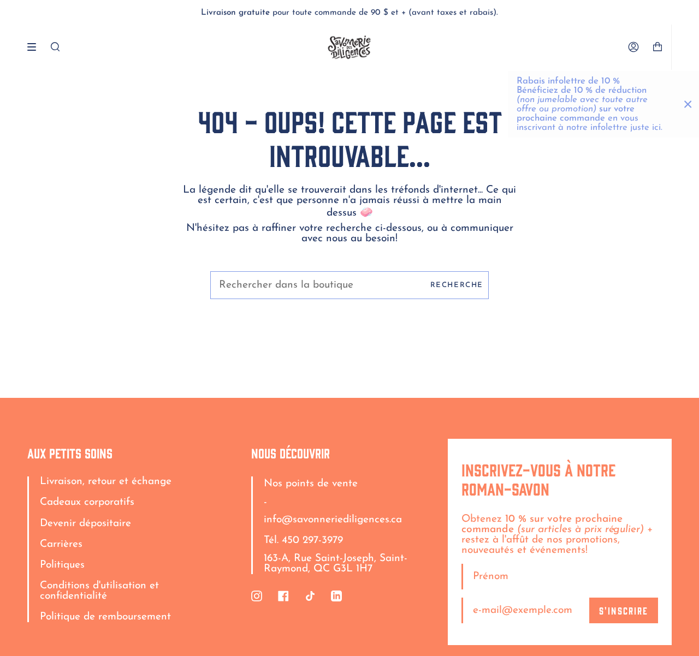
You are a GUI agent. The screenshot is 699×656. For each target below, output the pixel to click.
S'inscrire (623, 610)
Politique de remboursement (105, 617)
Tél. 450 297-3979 (303, 540)
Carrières (61, 544)
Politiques (62, 565)
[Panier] (662, 47)
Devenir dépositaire (85, 523)
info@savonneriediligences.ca (333, 520)
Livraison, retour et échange (105, 481)
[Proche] (688, 104)
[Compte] (633, 47)
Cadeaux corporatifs (87, 502)
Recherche (456, 285)
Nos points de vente (311, 484)
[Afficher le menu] (35, 47)
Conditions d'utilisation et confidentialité (99, 591)
